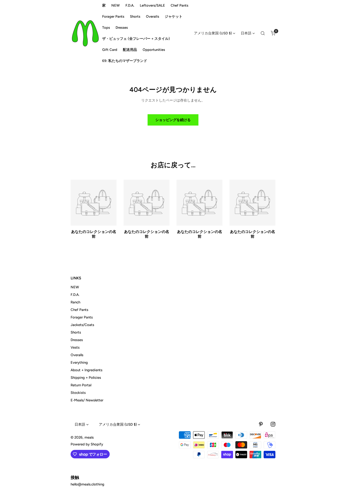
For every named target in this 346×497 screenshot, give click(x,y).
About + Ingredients (86, 370)
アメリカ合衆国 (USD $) (213, 33)
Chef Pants (79, 310)
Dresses (77, 340)
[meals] (85, 33)
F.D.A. (75, 295)
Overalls (77, 355)
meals (89, 437)
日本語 (246, 33)
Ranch (75, 302)
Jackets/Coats (82, 325)
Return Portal (81, 385)
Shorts (76, 332)
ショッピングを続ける (173, 120)
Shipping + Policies (86, 377)
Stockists (78, 393)
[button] (273, 33)
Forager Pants (82, 317)
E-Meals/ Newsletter (87, 400)
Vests (75, 347)
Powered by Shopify (87, 444)
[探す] (262, 33)
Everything (79, 362)
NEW (75, 287)
